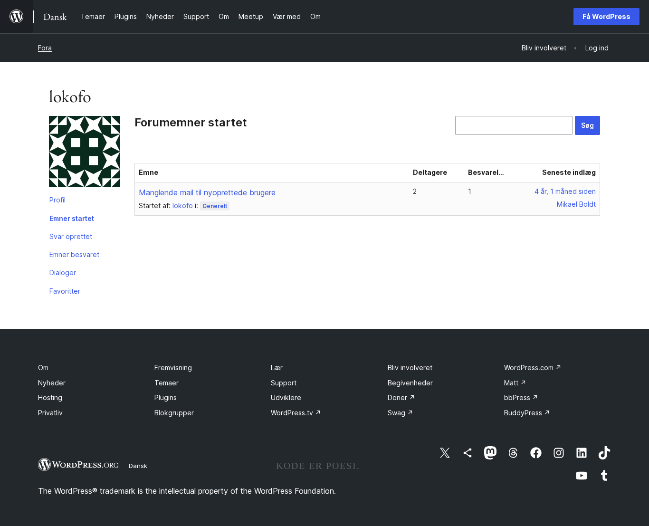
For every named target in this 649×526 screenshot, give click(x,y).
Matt (515, 383)
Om (43, 367)
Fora (45, 48)
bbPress (521, 397)
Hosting (50, 397)
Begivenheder (410, 383)
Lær (277, 367)
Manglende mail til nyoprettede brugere (207, 192)
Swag (400, 413)
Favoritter (64, 291)
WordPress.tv (296, 413)
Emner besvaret (74, 254)
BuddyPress (527, 413)
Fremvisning (173, 367)
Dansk (138, 465)
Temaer (166, 383)
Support (283, 383)
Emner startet (71, 218)
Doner (401, 397)
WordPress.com (533, 367)
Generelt (214, 206)
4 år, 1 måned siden (565, 191)
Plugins (165, 397)
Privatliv (50, 413)
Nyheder (52, 383)
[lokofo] (84, 153)
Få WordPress (606, 16)
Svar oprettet (70, 236)
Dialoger (62, 272)
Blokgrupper (174, 413)
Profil (57, 200)
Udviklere (286, 397)
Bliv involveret (410, 367)
